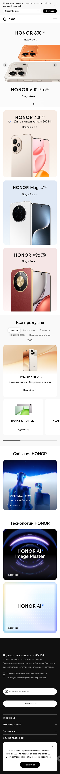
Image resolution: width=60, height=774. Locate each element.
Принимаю (30, 764)
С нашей (27, 673)
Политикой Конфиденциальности (31, 673)
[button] (5, 64)
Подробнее (28, 39)
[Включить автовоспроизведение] (34, 104)
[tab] (14, 330)
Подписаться (30, 703)
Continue (50, 11)
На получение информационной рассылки (26, 678)
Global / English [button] (12, 11)
